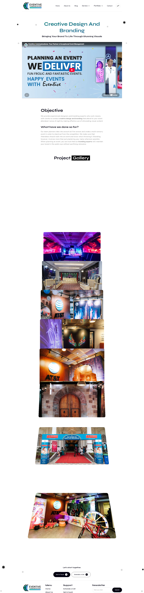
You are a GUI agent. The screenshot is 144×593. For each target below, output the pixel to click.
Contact (109, 6)
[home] (32, 6)
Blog (76, 6)
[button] (85, 6)
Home (58, 6)
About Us (67, 6)
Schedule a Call (69, 589)
